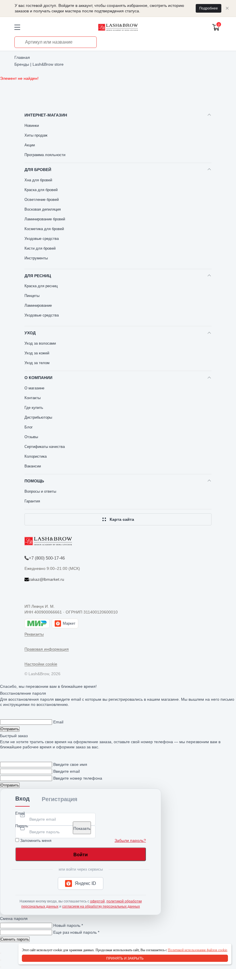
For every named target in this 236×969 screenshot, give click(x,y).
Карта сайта (122, 519)
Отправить (10, 729)
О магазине (34, 388)
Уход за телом (37, 363)
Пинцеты (31, 296)
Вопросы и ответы (40, 491)
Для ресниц (37, 275)
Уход (30, 333)
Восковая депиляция (42, 209)
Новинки (31, 125)
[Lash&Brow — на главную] (118, 27)
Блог (28, 427)
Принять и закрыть (125, 958)
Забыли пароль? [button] (130, 840)
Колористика (35, 456)
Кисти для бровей (40, 248)
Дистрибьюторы (38, 417)
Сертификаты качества (44, 446)
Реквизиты (34, 634)
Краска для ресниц (41, 286)
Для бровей (37, 169)
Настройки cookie (40, 664)
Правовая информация (46, 649)
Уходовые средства (41, 238)
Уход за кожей (36, 353)
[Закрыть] (0, 953)
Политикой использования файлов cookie (197, 950)
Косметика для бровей (44, 229)
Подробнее (208, 8)
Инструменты (36, 258)
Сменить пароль (15, 939)
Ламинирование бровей (44, 219)
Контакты (32, 398)
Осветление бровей (41, 199)
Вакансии (32, 466)
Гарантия (32, 501)
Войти (80, 854)
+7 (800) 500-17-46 (47, 558)
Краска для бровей (41, 190)
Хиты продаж (35, 135)
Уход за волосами (40, 343)
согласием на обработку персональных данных (101, 906)
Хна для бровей (38, 180)
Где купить (33, 407)
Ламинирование (38, 305)
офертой (97, 901)
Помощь (34, 481)
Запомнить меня (36, 840)
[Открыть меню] (17, 27)
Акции (29, 145)
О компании (38, 377)
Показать (81, 828)
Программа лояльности (44, 155)
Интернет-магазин (45, 115)
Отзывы (31, 437)
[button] (80, 883)
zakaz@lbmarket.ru (46, 579)
